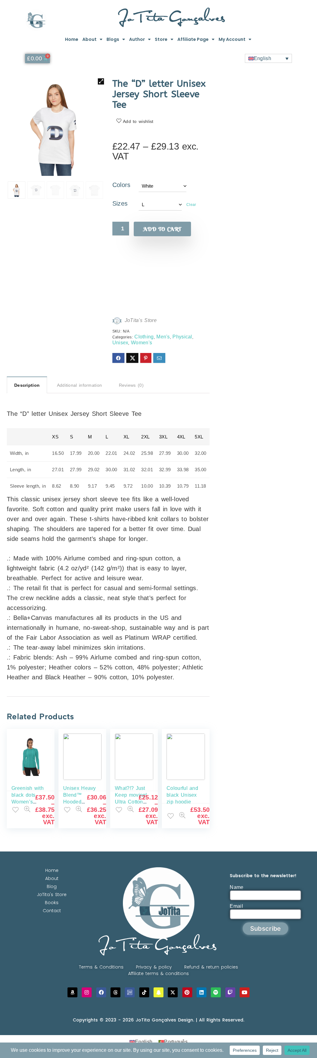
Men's (163, 336)
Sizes (120, 203)
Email (236, 906)
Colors (121, 184)
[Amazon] (72, 992)
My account (232, 39)
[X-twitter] (173, 992)
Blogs (112, 39)
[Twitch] (230, 992)
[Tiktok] (144, 992)
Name (236, 887)
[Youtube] (245, 992)
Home (71, 39)
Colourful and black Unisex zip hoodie (182, 795)
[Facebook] (101, 992)
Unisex (120, 342)
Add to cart (162, 229)
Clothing (144, 336)
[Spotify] (216, 992)
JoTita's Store (141, 320)
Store (161, 39)
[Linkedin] (201, 992)
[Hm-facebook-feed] (130, 992)
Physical (182, 336)
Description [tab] (27, 385)
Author (137, 39)
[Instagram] (87, 992)
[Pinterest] (187, 992)
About (89, 39)
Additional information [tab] (79, 385)
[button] (101, 81)
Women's (141, 342)
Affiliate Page (193, 39)
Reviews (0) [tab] (131, 385)
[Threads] (115, 992)
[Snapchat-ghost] (158, 992)
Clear (191, 204)
